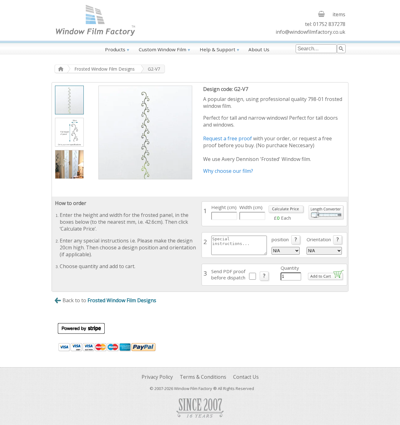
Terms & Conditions (203, 376)
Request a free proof (227, 138)
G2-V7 (154, 69)
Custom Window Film (162, 49)
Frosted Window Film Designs (104, 69)
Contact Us (246, 376)
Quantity (290, 268)
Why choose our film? (228, 171)
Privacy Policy (157, 376)
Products (115, 49)
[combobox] (316, 48)
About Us (258, 49)
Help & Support (217, 49)
